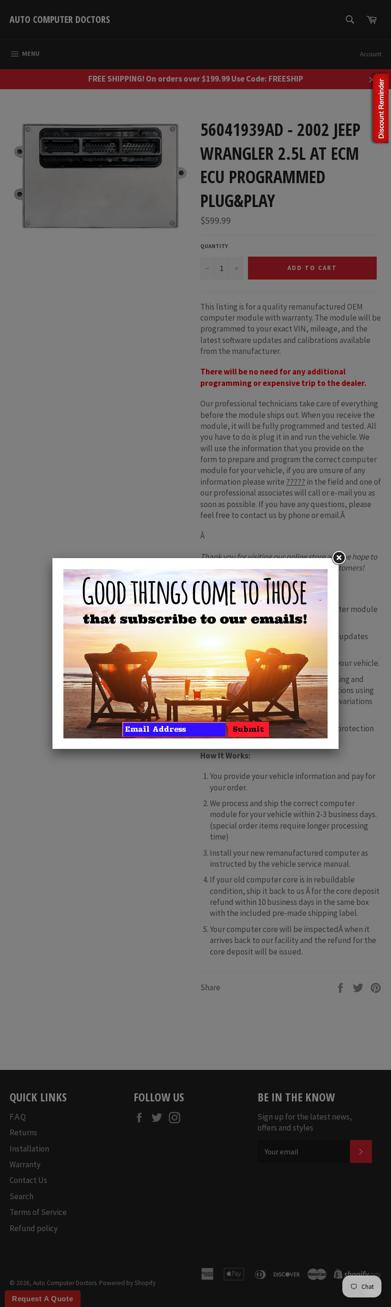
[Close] (338, 558)
